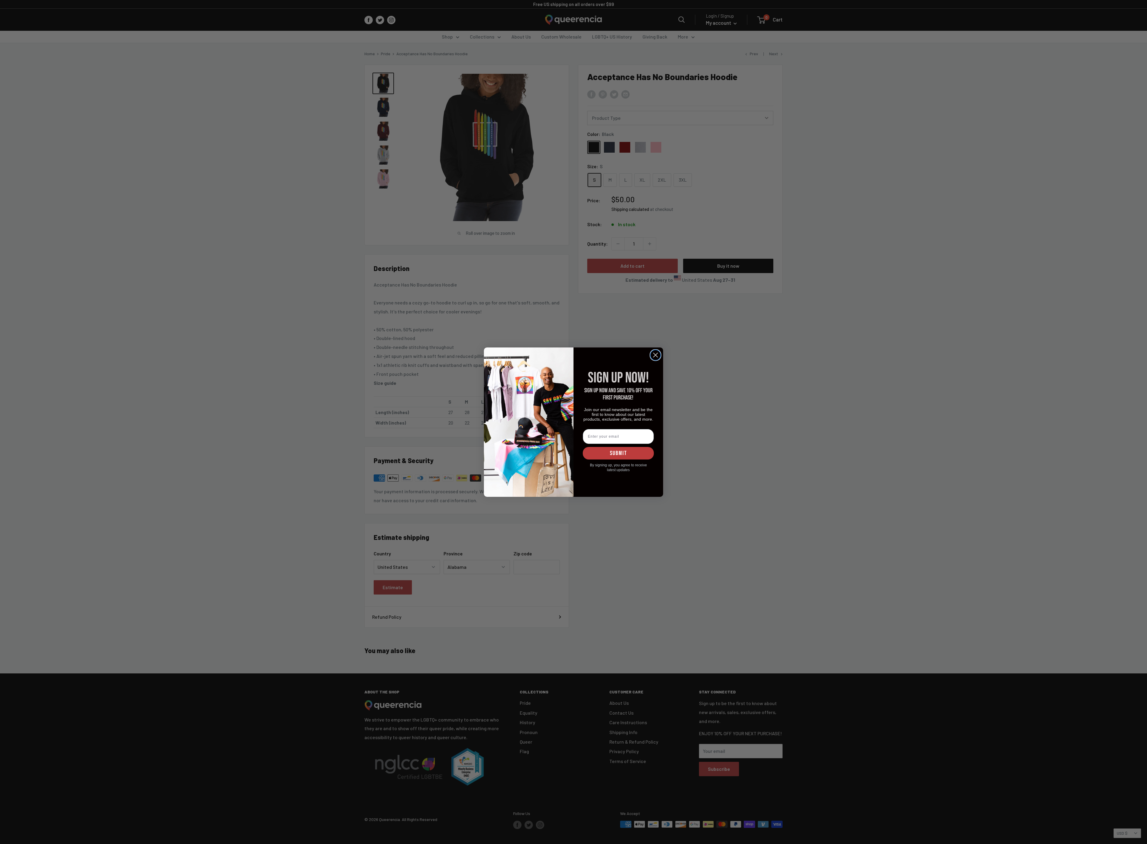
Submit (618, 453)
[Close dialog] (655, 355)
